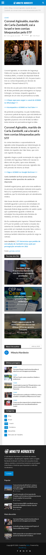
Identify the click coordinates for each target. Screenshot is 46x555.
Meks (28, 545)
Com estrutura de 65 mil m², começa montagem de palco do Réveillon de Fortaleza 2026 (25, 487)
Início (6, 8)
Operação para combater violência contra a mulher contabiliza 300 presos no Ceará (27, 395)
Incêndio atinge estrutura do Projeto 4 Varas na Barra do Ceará (26, 527)
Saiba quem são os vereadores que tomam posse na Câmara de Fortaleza (27, 534)
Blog (10, 8)
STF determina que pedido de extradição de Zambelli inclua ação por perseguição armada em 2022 (22, 244)
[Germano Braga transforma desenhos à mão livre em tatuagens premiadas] (8, 370)
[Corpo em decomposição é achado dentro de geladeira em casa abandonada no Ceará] (8, 403)
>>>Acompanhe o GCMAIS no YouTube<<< (21, 107)
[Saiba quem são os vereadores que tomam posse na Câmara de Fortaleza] (8, 536)
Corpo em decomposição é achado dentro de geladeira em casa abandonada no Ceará (27, 404)
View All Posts (36, 346)
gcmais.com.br (14, 251)
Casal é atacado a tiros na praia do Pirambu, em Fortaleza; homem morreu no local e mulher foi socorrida (27, 496)
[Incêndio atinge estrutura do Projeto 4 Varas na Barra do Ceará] (8, 529)
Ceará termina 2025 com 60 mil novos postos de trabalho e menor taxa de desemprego (25, 505)
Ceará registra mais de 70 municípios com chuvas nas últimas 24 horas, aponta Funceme (23, 326)
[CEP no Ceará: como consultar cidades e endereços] (8, 377)
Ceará (6, 18)
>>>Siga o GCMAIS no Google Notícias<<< (20, 172)
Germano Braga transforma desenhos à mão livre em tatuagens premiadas (23, 272)
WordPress (22, 548)
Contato (9, 474)
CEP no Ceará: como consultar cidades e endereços (23, 299)
